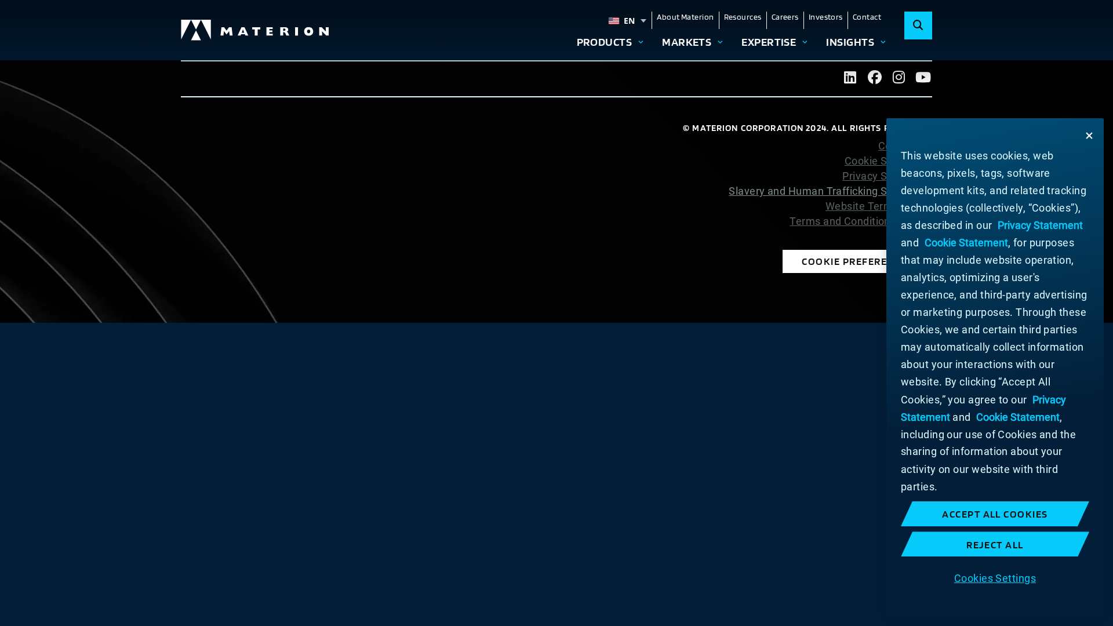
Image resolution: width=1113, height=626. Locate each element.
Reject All (995, 544)
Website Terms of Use (878, 206)
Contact (867, 16)
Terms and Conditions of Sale (861, 221)
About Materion (685, 16)
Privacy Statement (887, 176)
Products (604, 42)
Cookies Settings (995, 578)
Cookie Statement (888, 161)
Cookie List (905, 146)
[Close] (1089, 135)
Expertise (768, 42)
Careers (785, 16)
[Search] (918, 25)
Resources (743, 16)
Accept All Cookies (995, 514)
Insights (850, 42)
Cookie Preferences (857, 261)
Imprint (914, 236)
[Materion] (255, 30)
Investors (826, 16)
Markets (686, 42)
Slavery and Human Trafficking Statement (830, 191)
